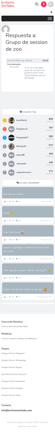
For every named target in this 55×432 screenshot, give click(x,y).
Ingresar (51, 4)
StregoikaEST (22, 137)
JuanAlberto (21, 120)
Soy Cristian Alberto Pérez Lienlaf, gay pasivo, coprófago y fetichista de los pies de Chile (26, 247)
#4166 (45, 60)
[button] (44, 4)
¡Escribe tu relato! (13, 194)
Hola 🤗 (8, 213)
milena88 (20, 155)
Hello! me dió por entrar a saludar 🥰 (25, 289)
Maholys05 (21, 146)
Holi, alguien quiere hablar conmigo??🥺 (27, 270)
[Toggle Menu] (50, 18)
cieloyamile (21, 163)
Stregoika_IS (22, 129)
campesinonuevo (23, 172)
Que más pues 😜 (14, 232)
